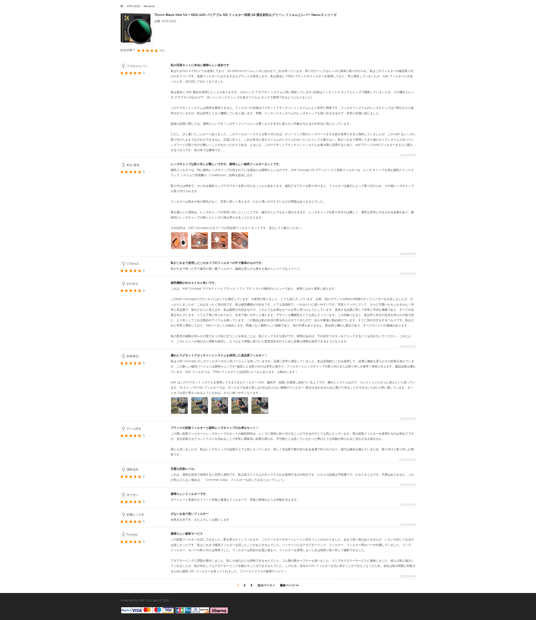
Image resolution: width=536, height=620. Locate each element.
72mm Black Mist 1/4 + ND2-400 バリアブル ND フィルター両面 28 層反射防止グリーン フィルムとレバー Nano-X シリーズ (245, 15)
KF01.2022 (133, 6)
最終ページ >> (289, 585)
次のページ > (266, 585)
